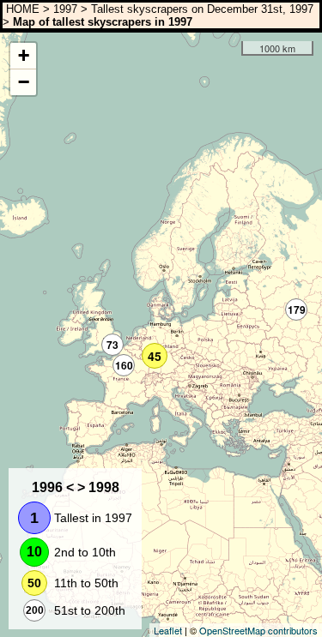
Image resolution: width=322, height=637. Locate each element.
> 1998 (98, 487)
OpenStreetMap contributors (258, 630)
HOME (21, 9)
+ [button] (23, 55)
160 (124, 365)
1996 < (53, 487)
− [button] (23, 82)
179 (297, 309)
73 (112, 344)
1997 (65, 9)
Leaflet (168, 630)
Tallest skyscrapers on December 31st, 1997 (202, 9)
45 (154, 355)
